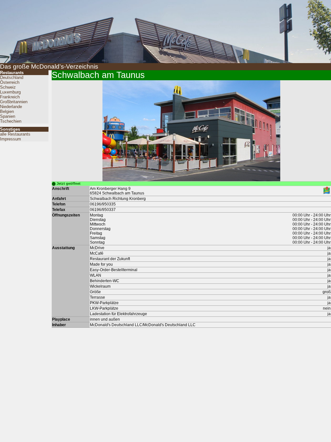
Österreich (9, 82)
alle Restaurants (15, 134)
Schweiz (8, 87)
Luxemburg (10, 92)
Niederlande (11, 106)
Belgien (7, 111)
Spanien (7, 116)
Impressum (10, 139)
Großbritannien (13, 101)
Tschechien (10, 121)
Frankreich (10, 96)
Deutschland (11, 77)
